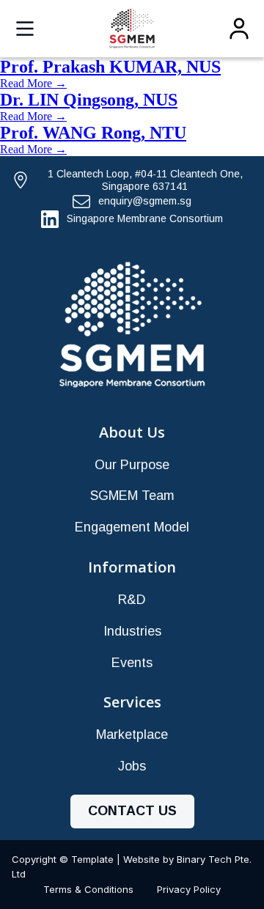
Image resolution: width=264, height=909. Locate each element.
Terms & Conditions (88, 889)
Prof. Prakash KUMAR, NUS (110, 66)
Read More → (33, 83)
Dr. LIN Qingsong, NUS (88, 99)
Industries (132, 631)
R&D (132, 599)
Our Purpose (132, 464)
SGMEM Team (132, 495)
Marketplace (132, 734)
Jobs (132, 766)
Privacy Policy (189, 889)
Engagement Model (132, 527)
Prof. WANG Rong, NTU (93, 132)
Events (132, 662)
